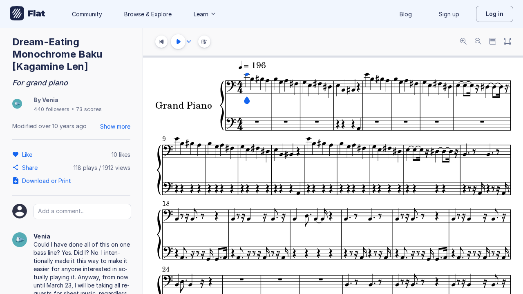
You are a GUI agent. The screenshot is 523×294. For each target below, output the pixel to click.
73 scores (89, 109)
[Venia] (17, 104)
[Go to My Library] (27, 14)
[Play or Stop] (178, 41)
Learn (201, 14)
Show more (115, 126)
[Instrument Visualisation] (204, 42)
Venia (50, 99)
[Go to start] (161, 42)
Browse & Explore (148, 14)
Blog (406, 14)
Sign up (449, 14)
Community (87, 14)
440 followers (51, 109)
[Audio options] (189, 41)
